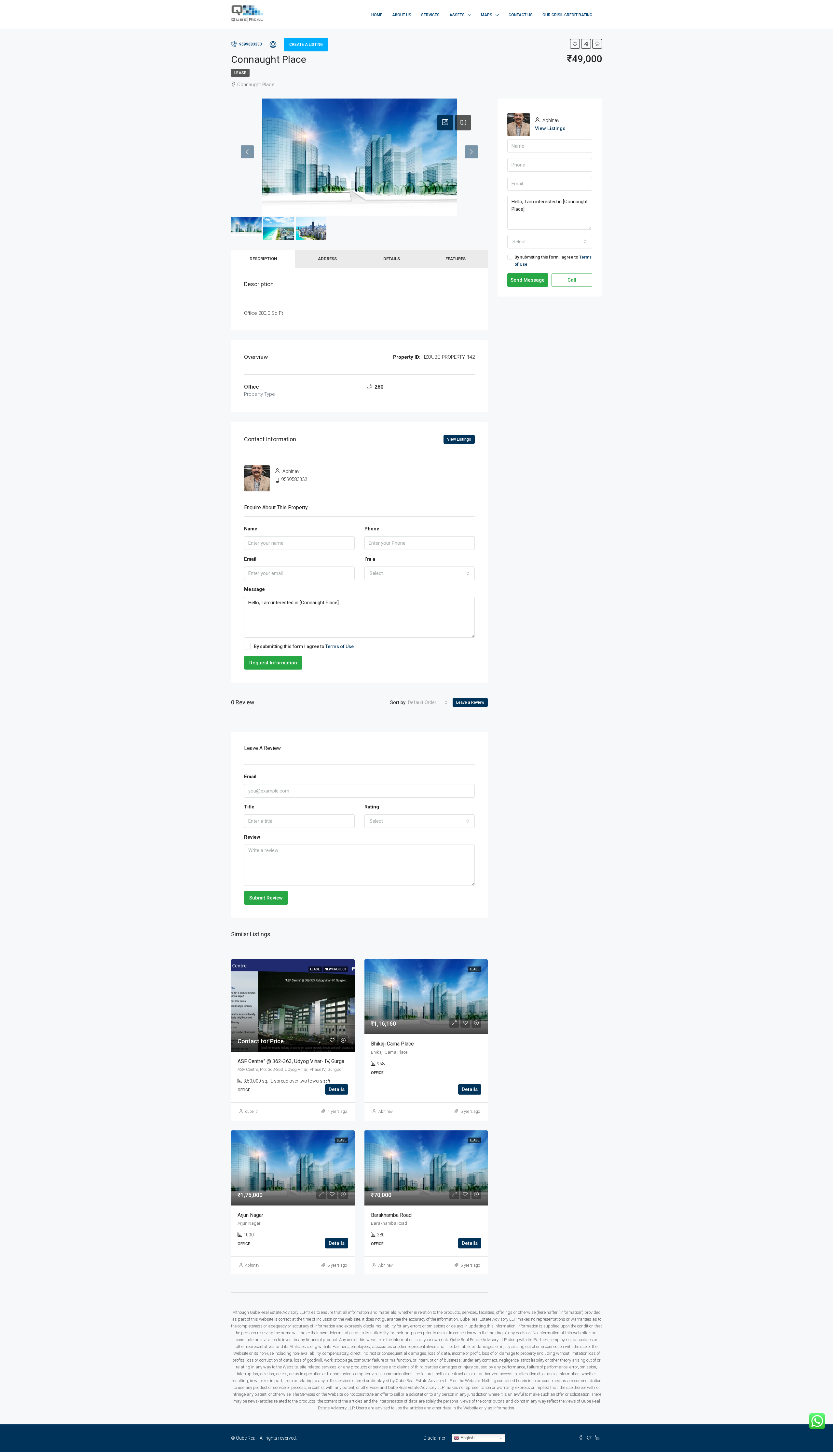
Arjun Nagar (250, 1215)
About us (401, 15)
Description (263, 258)
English (466, 1437)
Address (327, 258)
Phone (371, 529)
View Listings (459, 439)
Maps (486, 15)
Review (252, 837)
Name (250, 529)
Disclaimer (434, 1438)
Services (430, 15)
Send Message (528, 280)
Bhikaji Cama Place (392, 1044)
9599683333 (250, 44)
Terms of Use (339, 646)
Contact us (521, 15)
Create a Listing (306, 44)
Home (376, 15)
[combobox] (419, 573)
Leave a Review (470, 702)
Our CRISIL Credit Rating (567, 15)
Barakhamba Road (391, 1215)
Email (250, 559)
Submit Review (266, 898)
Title (249, 807)
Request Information (273, 663)
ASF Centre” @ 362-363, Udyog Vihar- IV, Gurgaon (294, 1061)
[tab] (445, 122)
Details (391, 258)
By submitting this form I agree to (304, 646)
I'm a (369, 559)
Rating (371, 807)
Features (455, 258)
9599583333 (294, 479)
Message (254, 589)
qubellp (251, 1111)
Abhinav (385, 1111)
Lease (240, 73)
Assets (457, 15)
